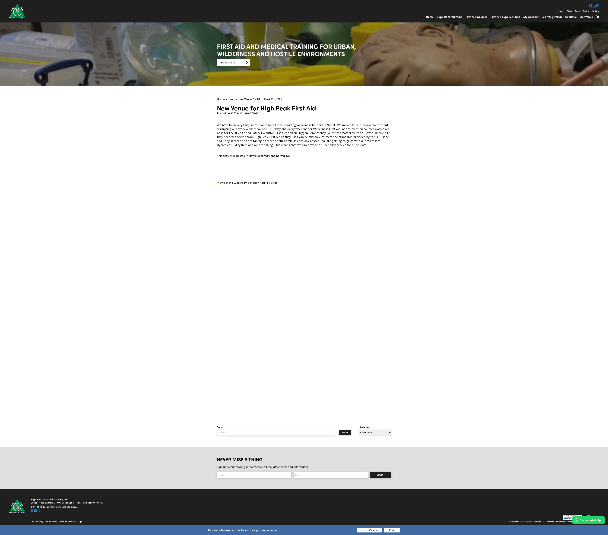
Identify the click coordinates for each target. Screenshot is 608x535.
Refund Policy (582, 11)
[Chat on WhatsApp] (588, 520)
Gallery (595, 11)
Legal (80, 521)
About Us (570, 17)
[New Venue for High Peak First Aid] (304, 299)
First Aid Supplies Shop (505, 17)
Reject (392, 530)
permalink (282, 156)
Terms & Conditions (67, 521)
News (561, 11)
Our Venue (586, 17)
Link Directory (37, 521)
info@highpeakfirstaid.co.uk (64, 506)
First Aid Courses (476, 17)
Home (430, 17)
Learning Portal (552, 17)
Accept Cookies (369, 530)
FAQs (569, 11)
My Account (530, 17)
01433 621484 (39, 506)
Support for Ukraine (449, 17)
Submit (381, 475)
